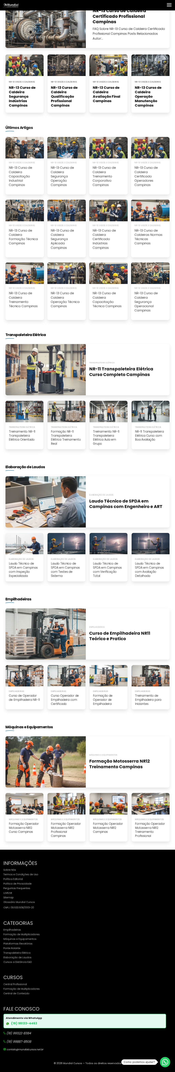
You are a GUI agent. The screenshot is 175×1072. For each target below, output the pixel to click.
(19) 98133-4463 (24, 1023)
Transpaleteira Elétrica (25, 334)
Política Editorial (13, 879)
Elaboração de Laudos (25, 467)
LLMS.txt (7, 893)
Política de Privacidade (17, 883)
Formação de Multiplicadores (21, 934)
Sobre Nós (9, 870)
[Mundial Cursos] (11, 5)
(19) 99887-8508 (18, 1041)
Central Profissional (15, 984)
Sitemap (8, 897)
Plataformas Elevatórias (17, 943)
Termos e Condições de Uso (20, 874)
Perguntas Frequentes (16, 888)
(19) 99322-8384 (18, 1033)
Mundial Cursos (73, 1063)
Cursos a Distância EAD (17, 962)
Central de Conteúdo (16, 993)
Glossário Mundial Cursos (19, 902)
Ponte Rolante (11, 948)
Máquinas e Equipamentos (29, 727)
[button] (165, 1062)
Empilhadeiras (18, 599)
